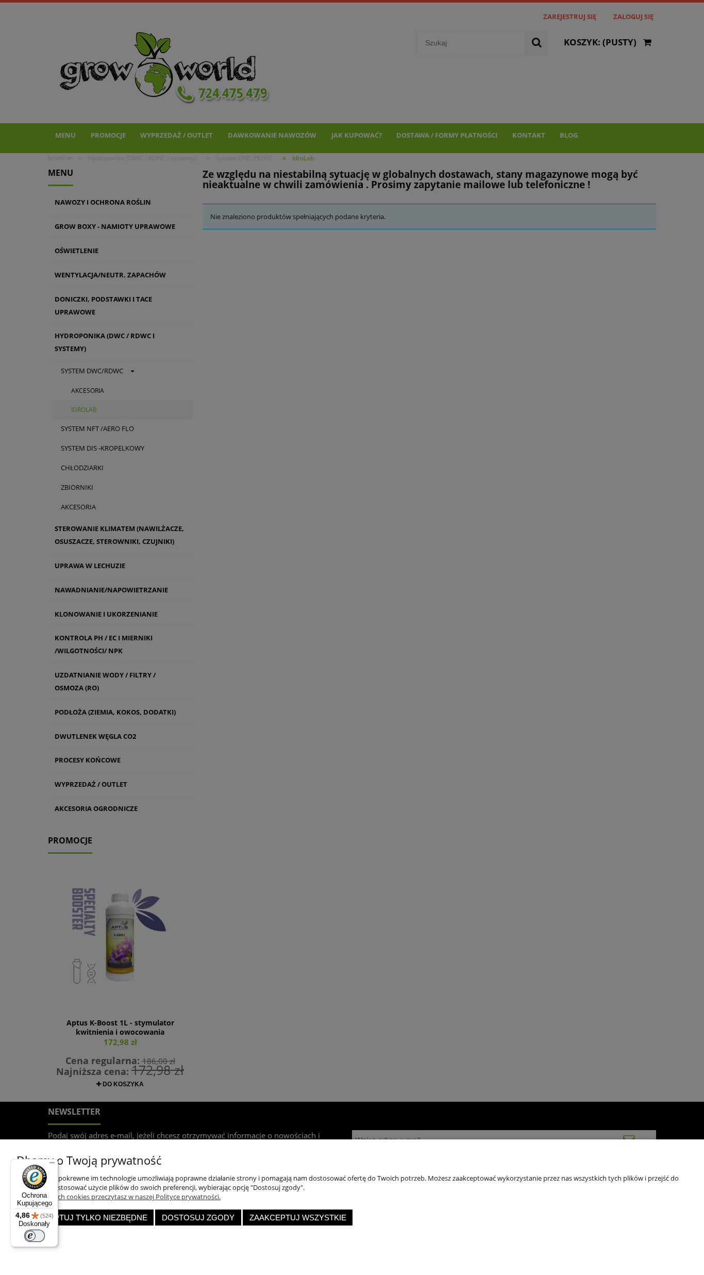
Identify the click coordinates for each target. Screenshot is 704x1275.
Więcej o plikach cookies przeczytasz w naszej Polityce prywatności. (118, 1196)
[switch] (34, 1236)
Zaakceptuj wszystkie (297, 1217)
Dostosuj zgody (198, 1217)
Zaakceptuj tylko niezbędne (85, 1217)
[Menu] (52, 1165)
